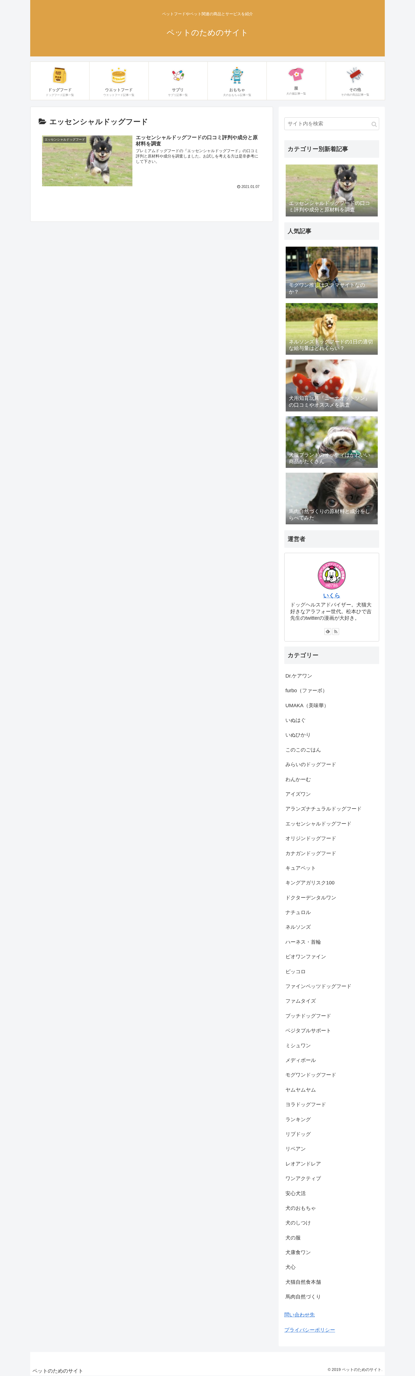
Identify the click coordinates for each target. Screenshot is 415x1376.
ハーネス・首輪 (303, 942)
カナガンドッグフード (310, 853)
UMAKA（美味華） (307, 705)
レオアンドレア (303, 1164)
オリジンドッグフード (310, 838)
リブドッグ (298, 1134)
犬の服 (293, 1238)
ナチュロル (298, 912)
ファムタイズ (300, 1001)
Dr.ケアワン (298, 676)
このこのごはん (303, 750)
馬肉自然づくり (303, 1297)
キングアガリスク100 (310, 883)
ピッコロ (295, 971)
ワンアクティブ (303, 1178)
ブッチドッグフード (308, 1016)
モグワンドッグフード (310, 1075)
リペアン (295, 1149)
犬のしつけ (298, 1223)
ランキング (298, 1119)
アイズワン (298, 794)
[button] (374, 124)
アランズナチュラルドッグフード (323, 809)
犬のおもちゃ (300, 1208)
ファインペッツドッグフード (318, 986)
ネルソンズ (298, 927)
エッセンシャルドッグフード (318, 824)
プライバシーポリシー (309, 1330)
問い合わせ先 (299, 1315)
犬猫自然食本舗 (303, 1282)
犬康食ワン (298, 1252)
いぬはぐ (295, 720)
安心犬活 (295, 1193)
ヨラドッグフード (305, 1104)
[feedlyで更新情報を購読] (327, 631)
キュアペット (300, 868)
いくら (331, 595)
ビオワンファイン (305, 956)
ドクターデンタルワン (310, 897)
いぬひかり (298, 735)
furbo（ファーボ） (306, 690)
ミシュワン (298, 1045)
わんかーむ (298, 779)
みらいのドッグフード (310, 764)
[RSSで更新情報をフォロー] (335, 631)
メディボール (300, 1060)
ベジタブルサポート (308, 1030)
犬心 (290, 1267)
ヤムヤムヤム (300, 1090)
